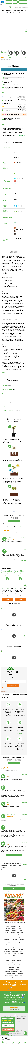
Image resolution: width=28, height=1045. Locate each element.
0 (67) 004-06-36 (17, 997)
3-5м (15, 193)
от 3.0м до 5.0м (16, 410)
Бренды (14, 978)
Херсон (21, 930)
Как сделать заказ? (10, 973)
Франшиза (5, 1016)
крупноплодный (11, 393)
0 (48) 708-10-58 (8, 997)
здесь (20, 526)
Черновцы (21, 949)
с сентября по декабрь (17, 199)
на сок (17, 183)
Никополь (20, 935)
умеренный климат (18, 222)
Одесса (14, 928)
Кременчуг (15, 951)
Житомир (22, 939)
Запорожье (7, 930)
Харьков (8, 928)
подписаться (13, 685)
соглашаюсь (8, 687)
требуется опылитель (13, 402)
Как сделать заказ (20, 1018)
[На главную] (2, 2)
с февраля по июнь (18, 200)
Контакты (19, 960)
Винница (13, 932)
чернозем (18, 233)
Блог (7, 960)
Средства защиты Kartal (11, 971)
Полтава (8, 937)
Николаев (13, 935)
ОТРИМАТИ (8, 1029)
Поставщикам (9, 975)
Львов (6, 932)
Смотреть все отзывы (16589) (14, 855)
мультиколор (18, 162)
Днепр (20, 928)
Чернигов (15, 939)
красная (9, 385)
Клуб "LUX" (17, 965)
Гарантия (8, 963)
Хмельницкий (7, 939)
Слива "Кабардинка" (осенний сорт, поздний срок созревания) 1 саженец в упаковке (20, 591)
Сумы (20, 937)
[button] (21, 114)
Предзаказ (20, 973)
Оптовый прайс (19, 975)
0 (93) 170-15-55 (17, 995)
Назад (4, 7)
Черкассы (14, 930)
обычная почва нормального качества (19, 231)
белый (17, 152)
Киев (20, 926)
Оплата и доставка (17, 963)
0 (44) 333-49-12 (8, 995)
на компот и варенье (18, 181)
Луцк (7, 935)
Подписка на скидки (14, 967)
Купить (7, 599)
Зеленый (18, 173)
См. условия (20, 733)
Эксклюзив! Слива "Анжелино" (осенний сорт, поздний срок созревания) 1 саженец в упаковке (7, 591)
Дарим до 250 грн (14, 969)
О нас (13, 960)
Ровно (14, 937)
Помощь (21, 971)
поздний (16, 167)
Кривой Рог (20, 932)
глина (17, 227)
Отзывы (10, 965)
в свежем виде (19, 178)
